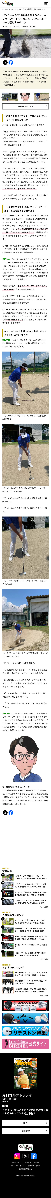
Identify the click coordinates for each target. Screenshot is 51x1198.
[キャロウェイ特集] (25, 1018)
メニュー (46, 4)
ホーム (4, 9)
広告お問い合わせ (34, 1166)
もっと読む (44, 907)
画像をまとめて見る (25, 106)
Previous (1, 97)
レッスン (12, 9)
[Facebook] (11, 62)
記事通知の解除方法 (25, 1169)
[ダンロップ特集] (25, 1005)
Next (49, 97)
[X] (5, 62)
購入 (25, 1123)
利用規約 (36, 1162)
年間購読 (25, 1131)
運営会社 (28, 1162)
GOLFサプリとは (17, 1162)
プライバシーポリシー (18, 1166)
